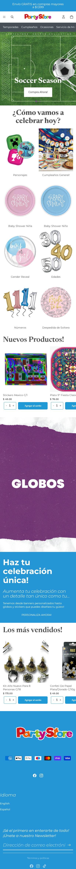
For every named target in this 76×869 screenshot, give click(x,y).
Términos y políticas (38, 858)
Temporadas (10, 27)
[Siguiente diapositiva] (70, 69)
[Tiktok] (44, 866)
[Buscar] (12, 17)
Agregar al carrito (33, 406)
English (5, 803)
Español (5, 809)
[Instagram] (41, 775)
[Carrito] (72, 17)
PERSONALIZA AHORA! (37, 615)
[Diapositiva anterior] (5, 69)
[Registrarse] (69, 845)
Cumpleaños (29, 27)
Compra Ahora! (38, 92)
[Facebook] (34, 775)
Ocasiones (46, 27)
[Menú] (4, 17)
